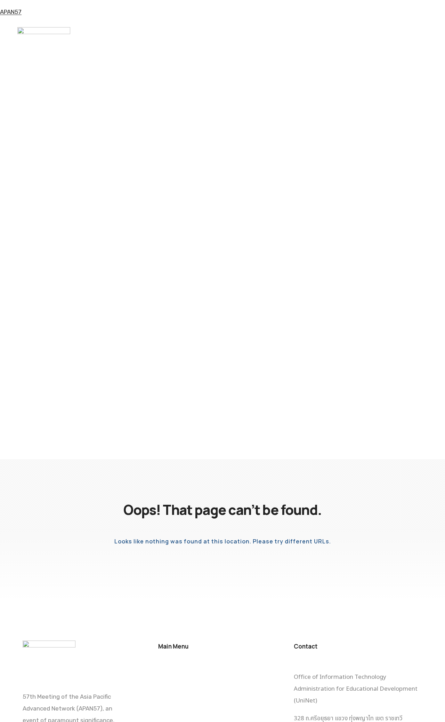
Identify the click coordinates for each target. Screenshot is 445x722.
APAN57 (11, 11)
